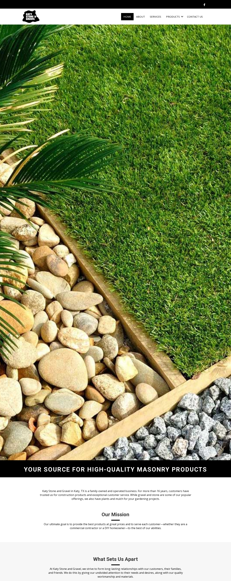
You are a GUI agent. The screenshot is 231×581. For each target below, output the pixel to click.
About (140, 16)
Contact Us (195, 16)
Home (127, 16)
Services (155, 16)
